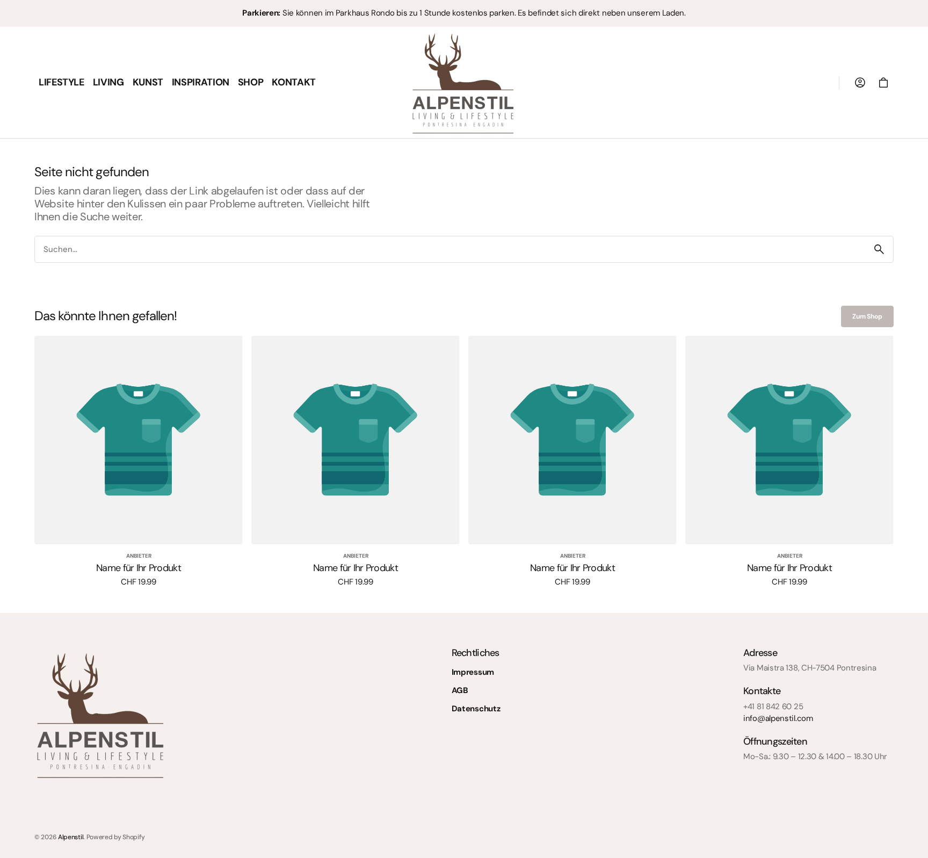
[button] (860, 83)
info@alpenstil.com (778, 718)
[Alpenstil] (464, 83)
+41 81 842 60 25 (773, 706)
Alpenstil (70, 837)
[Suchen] (879, 249)
